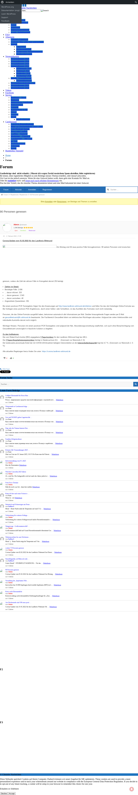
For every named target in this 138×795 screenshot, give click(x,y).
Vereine (14, 44)
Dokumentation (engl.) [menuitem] (10, 10)
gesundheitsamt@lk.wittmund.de (18, 317)
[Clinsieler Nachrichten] (26, 8)
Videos (8, 90)
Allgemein (9, 37)
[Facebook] (25, 5)
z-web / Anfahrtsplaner (20, 32)
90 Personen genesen (12, 570)
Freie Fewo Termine (11, 483)
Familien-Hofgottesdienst (13, 439)
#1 (4, 236)
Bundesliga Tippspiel (14, 151)
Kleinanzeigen (17, 105)
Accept (12, 794)
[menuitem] (2, 2)
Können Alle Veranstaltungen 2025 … (17, 450)
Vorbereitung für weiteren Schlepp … (17, 515)
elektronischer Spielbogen (22, 102)
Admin (16, 225)
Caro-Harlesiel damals (20, 129)
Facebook (9, 93)
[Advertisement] (69, 637)
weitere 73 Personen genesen (14, 548)
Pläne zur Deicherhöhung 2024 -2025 (27, 126)
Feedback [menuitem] (5, 21)
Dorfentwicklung (18, 143)
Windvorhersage (23, 119)
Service (8, 95)
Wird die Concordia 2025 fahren (15, 472)
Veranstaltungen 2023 (20, 64)
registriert (12, 180)
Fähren (14, 112)
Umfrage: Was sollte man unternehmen (27, 42)
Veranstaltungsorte (24, 80)
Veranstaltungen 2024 (20, 61)
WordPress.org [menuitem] (7, 7)
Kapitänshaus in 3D (19, 110)
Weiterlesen (59, 400)
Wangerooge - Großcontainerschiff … (17, 526)
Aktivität (18, 190)
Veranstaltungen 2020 (20, 88)
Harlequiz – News (18, 97)
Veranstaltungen (12, 56)
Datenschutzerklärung (20, 30)
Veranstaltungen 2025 (20, 59)
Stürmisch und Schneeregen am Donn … (18, 504)
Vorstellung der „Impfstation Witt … (17, 581)
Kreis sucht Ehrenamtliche (13, 592)
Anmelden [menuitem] (10, 2)
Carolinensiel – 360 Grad (21, 139)
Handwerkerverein (24, 54)
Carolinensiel (11, 122)
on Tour (14, 141)
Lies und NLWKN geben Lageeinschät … (18, 417)
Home (8, 155)
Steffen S (11, 506)
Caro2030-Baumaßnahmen (22, 124)
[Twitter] (23, 5)
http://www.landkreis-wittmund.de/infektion (75, 306)
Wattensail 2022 (23, 71)
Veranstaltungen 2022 (20, 66)
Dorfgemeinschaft (23, 49)
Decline (4, 794)
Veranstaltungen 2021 (20, 85)
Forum (13, 25)
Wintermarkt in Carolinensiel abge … (17, 406)
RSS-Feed (6, 369)
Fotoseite (14, 107)
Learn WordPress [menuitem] (8, 14)
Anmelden (32, 190)
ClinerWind (21, 47)
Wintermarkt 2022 (24, 68)
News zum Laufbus (19, 131)
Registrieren (47, 190)
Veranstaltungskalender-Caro (23, 83)
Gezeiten (14, 114)
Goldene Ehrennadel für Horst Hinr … (17, 395)
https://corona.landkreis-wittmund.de (56, 351)
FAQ (7, 34)
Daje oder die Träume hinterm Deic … (17, 428)
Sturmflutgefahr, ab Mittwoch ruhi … (17, 559)
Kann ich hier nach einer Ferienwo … (17, 494)
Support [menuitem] (4, 17)
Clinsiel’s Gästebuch (19, 39)
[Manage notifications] (132, 789)
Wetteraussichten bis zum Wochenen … (17, 537)
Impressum (15, 27)
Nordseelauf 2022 (23, 76)
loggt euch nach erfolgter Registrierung (42, 180)
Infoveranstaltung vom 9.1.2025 (15, 461)
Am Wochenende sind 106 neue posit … (18, 602)
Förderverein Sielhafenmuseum (29, 51)
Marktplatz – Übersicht (20, 136)
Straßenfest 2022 (23, 73)
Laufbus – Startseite (19, 134)
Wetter (13, 117)
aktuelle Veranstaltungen (21, 78)
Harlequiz (15, 100)
